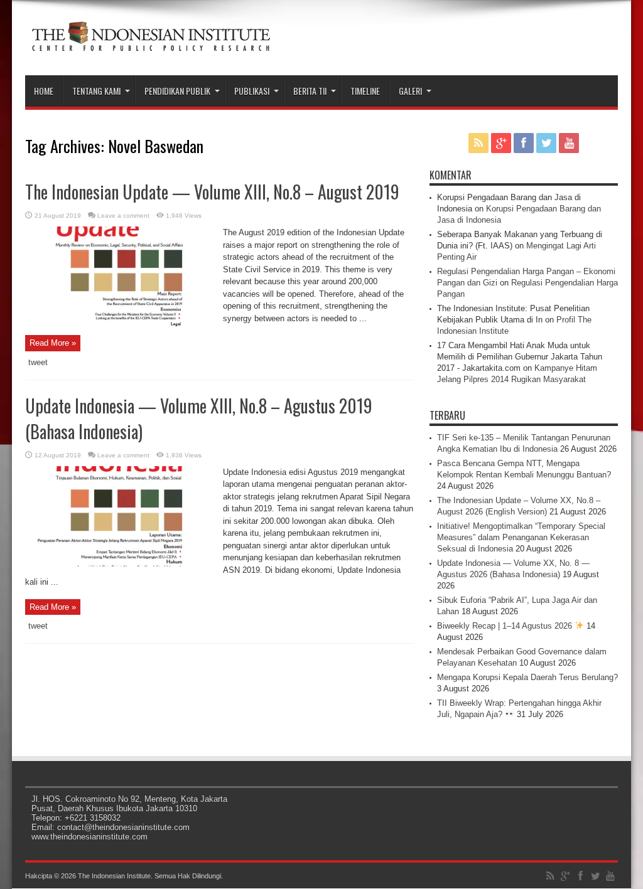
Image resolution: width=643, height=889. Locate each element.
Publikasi (251, 90)
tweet (38, 362)
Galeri (410, 90)
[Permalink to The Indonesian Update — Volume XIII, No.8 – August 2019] (119, 324)
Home (43, 90)
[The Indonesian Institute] (150, 44)
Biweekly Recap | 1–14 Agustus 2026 (506, 626)
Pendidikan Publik (177, 90)
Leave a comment (123, 215)
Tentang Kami (96, 90)
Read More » (53, 343)
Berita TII (310, 90)
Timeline (365, 90)
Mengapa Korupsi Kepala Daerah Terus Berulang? (527, 677)
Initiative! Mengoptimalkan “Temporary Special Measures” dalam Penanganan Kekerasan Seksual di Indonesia (521, 537)
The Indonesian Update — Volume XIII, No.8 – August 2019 (212, 192)
